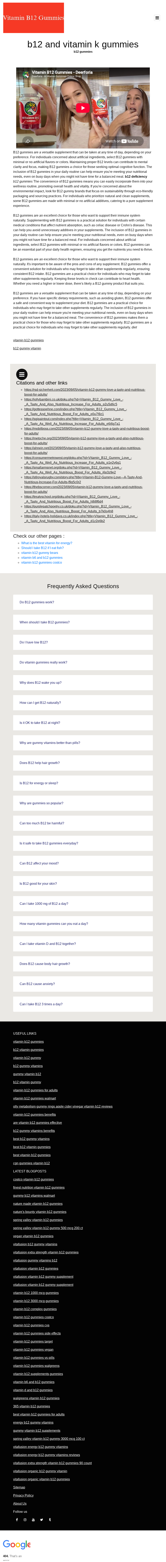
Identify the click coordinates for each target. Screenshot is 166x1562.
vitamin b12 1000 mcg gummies (36, 1293)
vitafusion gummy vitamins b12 (35, 1260)
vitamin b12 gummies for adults (35, 1090)
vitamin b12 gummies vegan (33, 1349)
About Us (20, 1503)
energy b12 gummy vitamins (33, 1422)
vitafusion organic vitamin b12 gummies (41, 1479)
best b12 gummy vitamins (31, 1139)
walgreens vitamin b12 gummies (36, 1398)
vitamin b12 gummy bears (39, 552)
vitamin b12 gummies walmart (34, 1098)
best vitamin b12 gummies (32, 1155)
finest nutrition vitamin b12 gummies (39, 1187)
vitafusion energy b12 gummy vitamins (40, 1447)
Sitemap (19, 1487)
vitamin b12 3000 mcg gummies (36, 1301)
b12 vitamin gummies (28, 1049)
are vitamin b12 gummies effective (37, 1122)
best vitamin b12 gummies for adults (39, 1414)
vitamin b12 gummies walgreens (36, 1366)
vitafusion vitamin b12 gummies (35, 1268)
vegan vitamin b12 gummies (33, 1236)
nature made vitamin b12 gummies (38, 1203)
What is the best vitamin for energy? (46, 543)
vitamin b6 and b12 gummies (42, 557)
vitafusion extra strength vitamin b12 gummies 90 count (52, 1463)
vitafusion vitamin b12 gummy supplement (43, 1276)
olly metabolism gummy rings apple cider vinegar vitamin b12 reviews (63, 1106)
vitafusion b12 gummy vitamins (35, 1244)
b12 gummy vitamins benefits (34, 1131)
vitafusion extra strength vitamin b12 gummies (46, 1252)
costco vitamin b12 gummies (33, 1179)
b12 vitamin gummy (27, 1082)
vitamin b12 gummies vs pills (33, 1357)
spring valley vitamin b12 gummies (38, 1220)
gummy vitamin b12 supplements (36, 1430)
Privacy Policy (23, 1495)
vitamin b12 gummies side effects (37, 1333)
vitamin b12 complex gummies (35, 1309)
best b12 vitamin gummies (32, 1147)
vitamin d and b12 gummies (33, 1390)
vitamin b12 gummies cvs (31, 1325)
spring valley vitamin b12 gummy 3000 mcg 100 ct (49, 1438)
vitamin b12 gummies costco (41, 562)
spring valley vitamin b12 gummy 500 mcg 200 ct (48, 1228)
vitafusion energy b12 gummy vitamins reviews (46, 1455)
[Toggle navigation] (157, 18)
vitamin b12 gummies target (33, 1341)
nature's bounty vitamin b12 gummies (39, 1212)
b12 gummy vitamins (28, 1066)
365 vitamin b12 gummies (31, 1406)
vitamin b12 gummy (27, 1058)
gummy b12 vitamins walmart (34, 1195)
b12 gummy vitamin (27, 348)
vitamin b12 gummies (28, 340)
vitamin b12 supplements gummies (38, 1374)
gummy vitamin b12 (27, 1074)
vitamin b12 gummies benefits (34, 1114)
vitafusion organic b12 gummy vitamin (40, 1471)
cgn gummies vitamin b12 (31, 1163)
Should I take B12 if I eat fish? (42, 548)
